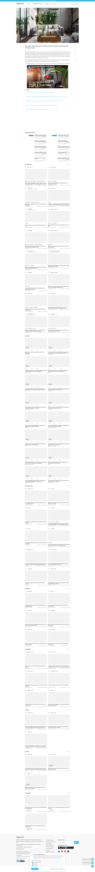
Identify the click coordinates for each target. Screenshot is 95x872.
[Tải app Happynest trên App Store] (62, 847)
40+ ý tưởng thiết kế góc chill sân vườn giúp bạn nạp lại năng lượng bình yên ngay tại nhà (35, 481)
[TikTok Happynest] (68, 851)
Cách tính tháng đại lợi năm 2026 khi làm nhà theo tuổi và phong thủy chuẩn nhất (58, 564)
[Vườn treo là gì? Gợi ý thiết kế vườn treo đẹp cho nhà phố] (36, 659)
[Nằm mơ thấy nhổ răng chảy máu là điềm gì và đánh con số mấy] (59, 617)
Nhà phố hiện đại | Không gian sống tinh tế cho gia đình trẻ (40, 147)
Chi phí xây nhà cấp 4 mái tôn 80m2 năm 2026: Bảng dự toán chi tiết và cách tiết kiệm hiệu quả (59, 545)
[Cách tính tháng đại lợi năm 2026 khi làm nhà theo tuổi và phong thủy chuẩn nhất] (59, 556)
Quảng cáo (35, 865)
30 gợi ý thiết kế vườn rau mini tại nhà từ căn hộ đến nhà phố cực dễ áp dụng (58, 463)
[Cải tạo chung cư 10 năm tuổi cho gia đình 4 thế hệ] (52, 154)
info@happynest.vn (21, 848)
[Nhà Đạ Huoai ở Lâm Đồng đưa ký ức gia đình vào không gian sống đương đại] (59, 321)
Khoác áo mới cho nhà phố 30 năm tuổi (40, 158)
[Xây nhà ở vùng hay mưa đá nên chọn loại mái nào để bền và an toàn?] (59, 495)
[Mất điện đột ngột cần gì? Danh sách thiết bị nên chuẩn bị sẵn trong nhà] (36, 780)
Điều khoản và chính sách (50, 841)
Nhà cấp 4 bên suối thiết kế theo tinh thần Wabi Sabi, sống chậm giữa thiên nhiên (35, 247)
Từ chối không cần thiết (53, 868)
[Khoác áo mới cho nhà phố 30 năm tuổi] (29, 159)
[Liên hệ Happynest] (92, 866)
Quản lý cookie (48, 843)
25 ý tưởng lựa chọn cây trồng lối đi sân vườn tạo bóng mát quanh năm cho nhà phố (35, 408)
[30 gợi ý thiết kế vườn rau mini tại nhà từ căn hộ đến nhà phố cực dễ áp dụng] (59, 453)
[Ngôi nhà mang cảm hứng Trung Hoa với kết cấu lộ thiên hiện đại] (59, 237)
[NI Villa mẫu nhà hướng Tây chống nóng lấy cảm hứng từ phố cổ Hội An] (59, 174)
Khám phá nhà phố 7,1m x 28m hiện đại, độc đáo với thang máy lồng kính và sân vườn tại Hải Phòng (64, 158)
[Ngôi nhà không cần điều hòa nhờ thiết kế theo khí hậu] (59, 216)
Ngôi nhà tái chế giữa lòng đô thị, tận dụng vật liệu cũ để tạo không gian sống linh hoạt (58, 287)
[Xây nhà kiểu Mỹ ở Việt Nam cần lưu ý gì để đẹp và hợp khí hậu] (36, 697)
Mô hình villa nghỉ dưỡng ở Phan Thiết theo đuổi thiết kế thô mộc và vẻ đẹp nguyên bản (35, 331)
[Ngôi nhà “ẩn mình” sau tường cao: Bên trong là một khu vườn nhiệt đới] (52, 148)
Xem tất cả (68, 164)
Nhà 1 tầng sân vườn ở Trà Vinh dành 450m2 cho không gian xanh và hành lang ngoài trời (58, 371)
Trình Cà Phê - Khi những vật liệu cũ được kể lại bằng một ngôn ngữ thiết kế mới (35, 426)
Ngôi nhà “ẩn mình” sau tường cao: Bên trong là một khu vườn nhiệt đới (64, 147)
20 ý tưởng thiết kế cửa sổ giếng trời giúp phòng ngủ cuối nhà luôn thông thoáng (58, 426)
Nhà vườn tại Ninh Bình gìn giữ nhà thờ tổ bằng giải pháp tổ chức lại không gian (35, 268)
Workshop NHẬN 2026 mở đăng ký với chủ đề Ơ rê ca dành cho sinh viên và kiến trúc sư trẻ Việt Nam (35, 746)
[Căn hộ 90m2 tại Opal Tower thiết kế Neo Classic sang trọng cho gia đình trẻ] (59, 471)
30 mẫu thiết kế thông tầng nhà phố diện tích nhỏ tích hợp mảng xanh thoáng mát (35, 444)
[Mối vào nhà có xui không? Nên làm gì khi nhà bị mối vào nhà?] (59, 800)
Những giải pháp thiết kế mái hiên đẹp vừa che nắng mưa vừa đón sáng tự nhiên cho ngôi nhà (36, 463)
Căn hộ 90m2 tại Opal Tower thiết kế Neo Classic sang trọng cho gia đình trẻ (58, 481)
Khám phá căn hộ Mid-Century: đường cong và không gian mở (41, 135)
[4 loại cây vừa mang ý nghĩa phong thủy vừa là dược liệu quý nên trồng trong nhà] (36, 617)
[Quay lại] (75, 45)
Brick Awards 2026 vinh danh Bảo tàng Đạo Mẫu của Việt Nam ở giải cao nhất (58, 727)
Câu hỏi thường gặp (49, 846)
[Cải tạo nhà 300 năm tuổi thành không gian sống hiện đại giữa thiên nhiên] (36, 279)
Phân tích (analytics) (37, 862)
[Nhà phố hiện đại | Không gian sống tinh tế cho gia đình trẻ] (29, 148)
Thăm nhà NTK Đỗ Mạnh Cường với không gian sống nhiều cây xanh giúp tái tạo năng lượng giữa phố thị (63, 141)
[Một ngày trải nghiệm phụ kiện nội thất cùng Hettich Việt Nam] (29, 154)
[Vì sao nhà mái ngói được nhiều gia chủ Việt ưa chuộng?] (36, 576)
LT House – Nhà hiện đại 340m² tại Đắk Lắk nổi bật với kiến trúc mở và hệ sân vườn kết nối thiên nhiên (58, 204)
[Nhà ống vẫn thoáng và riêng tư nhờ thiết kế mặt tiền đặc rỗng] (36, 300)
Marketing (35, 863)
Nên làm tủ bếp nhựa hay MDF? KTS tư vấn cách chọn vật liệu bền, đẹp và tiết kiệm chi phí (58, 308)
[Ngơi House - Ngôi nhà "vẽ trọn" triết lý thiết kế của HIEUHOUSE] (36, 195)
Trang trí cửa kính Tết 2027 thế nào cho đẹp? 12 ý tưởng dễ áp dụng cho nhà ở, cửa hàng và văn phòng (59, 666)
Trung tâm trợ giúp (49, 848)
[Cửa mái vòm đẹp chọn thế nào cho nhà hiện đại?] (59, 678)
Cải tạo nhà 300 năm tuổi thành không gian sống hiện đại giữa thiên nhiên (35, 289)
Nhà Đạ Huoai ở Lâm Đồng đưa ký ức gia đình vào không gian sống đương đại (58, 331)
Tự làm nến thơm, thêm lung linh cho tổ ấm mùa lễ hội (38, 109)
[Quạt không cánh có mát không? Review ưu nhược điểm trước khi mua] (59, 761)
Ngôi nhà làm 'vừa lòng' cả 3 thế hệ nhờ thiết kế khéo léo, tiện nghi (41, 92)
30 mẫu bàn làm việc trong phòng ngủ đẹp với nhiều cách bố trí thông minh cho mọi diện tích (36, 371)
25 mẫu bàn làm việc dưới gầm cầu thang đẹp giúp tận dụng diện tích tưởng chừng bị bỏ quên (58, 353)
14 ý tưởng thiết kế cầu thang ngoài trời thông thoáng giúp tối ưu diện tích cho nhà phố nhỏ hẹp (35, 389)
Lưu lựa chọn (61, 868)
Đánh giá (47, 850)
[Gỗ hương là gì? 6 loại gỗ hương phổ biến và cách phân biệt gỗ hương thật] (59, 576)
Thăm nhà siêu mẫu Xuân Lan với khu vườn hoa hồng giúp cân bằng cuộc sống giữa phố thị (40, 141)
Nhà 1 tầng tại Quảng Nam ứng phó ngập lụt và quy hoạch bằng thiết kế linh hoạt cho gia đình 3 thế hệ (35, 183)
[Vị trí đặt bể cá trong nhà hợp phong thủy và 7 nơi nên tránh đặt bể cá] (36, 495)
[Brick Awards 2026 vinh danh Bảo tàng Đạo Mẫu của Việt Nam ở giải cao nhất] (59, 719)
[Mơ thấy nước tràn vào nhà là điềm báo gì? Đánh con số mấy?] (59, 636)
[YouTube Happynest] (65, 851)
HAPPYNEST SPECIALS (37, 3)
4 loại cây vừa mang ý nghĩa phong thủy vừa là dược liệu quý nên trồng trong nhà (36, 625)
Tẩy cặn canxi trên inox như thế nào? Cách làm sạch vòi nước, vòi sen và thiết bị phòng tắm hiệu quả (36, 564)
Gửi (77, 842)
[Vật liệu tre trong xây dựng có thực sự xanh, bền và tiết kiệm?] (36, 678)
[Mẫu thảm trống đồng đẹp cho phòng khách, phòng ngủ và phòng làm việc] (59, 697)
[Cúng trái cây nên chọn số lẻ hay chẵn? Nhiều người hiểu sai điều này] (36, 800)
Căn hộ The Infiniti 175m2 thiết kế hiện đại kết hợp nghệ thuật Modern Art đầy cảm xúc (58, 389)
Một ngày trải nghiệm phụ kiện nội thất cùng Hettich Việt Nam (41, 153)
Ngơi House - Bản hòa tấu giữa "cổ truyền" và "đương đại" (34, 353)
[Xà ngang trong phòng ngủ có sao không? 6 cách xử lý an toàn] (36, 515)
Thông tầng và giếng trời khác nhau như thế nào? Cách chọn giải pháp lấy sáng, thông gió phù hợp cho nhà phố (58, 524)
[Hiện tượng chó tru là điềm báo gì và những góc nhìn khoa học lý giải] (36, 636)
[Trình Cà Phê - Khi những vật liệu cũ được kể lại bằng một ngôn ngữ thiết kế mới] (36, 416)
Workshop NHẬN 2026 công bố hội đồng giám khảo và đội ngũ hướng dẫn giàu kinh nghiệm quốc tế (36, 727)
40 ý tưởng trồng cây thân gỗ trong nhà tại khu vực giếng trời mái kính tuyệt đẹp (59, 444)
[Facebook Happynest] (59, 851)
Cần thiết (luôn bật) (37, 860)
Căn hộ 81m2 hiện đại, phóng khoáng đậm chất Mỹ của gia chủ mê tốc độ (42, 105)
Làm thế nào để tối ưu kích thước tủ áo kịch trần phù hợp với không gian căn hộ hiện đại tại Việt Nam (36, 769)
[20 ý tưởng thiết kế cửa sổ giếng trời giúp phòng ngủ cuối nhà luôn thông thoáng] (59, 416)
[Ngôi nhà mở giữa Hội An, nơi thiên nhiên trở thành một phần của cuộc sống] (59, 258)
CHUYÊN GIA (46, 3)
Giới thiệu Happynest (50, 840)
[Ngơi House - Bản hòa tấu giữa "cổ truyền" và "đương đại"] (36, 343)
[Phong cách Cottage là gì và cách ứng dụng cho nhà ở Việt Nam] (36, 535)
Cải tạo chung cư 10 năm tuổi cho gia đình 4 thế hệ (63, 153)
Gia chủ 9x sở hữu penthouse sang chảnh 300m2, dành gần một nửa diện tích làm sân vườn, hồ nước (48, 96)
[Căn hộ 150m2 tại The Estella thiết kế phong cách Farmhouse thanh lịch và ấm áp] (59, 398)
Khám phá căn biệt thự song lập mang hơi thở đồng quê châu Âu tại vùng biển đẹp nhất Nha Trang (63, 135)
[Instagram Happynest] (62, 851)
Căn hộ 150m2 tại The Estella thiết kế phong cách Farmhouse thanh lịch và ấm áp (58, 408)
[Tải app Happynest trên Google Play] (70, 847)
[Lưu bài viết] (45, 178)
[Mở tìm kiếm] (52, 4)
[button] (25, 350)
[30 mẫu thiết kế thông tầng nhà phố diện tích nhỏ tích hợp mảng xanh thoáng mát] (36, 435)
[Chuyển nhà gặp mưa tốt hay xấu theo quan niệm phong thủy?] (36, 818)
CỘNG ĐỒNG (28, 3)
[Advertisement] (48, 121)
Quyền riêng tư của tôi (50, 845)
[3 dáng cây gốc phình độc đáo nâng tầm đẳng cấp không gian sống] (36, 598)
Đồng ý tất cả (34, 868)
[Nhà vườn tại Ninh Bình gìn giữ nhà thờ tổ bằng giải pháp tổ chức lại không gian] (36, 258)
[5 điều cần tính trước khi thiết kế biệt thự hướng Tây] (36, 216)
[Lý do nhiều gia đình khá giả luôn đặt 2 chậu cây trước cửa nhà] (59, 598)
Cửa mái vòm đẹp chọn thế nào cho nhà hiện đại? (58, 685)
